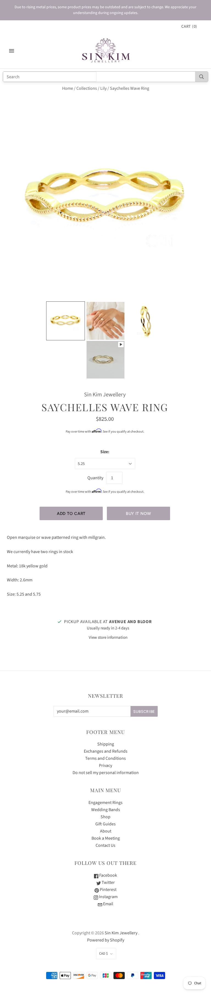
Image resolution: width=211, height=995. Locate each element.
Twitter (108, 882)
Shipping (105, 744)
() (189, 26)
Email (107, 904)
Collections (86, 88)
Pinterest (107, 890)
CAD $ (103, 953)
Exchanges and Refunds (105, 751)
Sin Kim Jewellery (105, 395)
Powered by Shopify (105, 940)
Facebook (107, 875)
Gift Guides (105, 824)
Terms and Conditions (105, 758)
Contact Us (105, 845)
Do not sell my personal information (106, 773)
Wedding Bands (105, 810)
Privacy (105, 766)
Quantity (95, 478)
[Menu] (11, 50)
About (105, 831)
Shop (105, 817)
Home (67, 88)
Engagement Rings (105, 803)
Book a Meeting (105, 838)
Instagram (108, 897)
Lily (103, 88)
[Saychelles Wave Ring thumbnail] (65, 320)
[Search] (201, 77)
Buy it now (138, 513)
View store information (108, 637)
